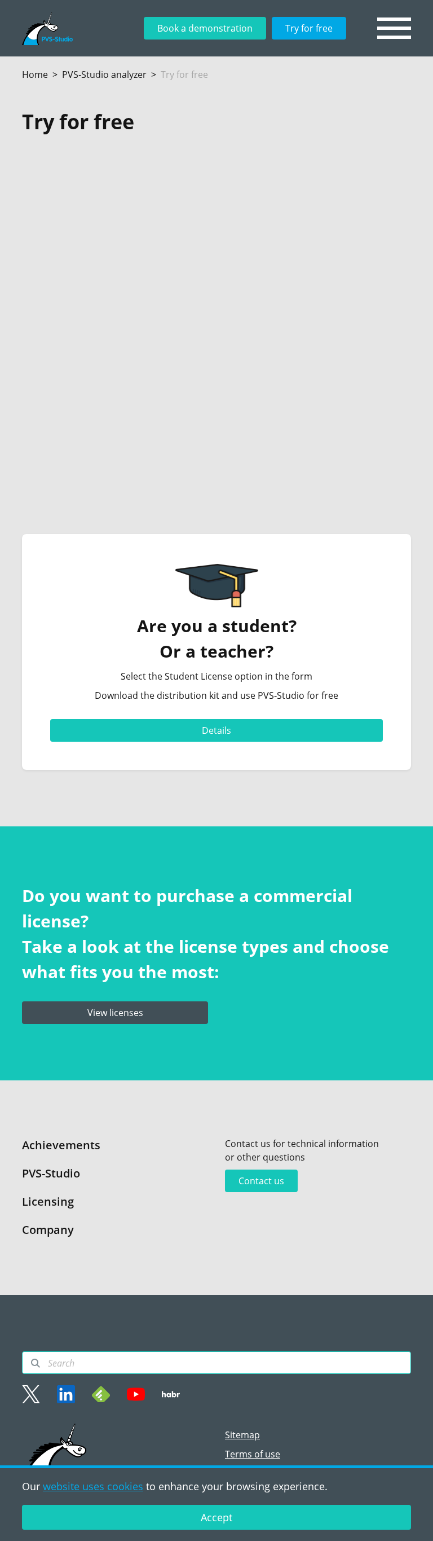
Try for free (309, 28)
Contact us (261, 1181)
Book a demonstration (205, 28)
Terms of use (252, 1454)
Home (35, 74)
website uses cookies (93, 1486)
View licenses (115, 1012)
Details (216, 730)
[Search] (35, 1363)
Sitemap (242, 1435)
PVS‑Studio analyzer (104, 74)
